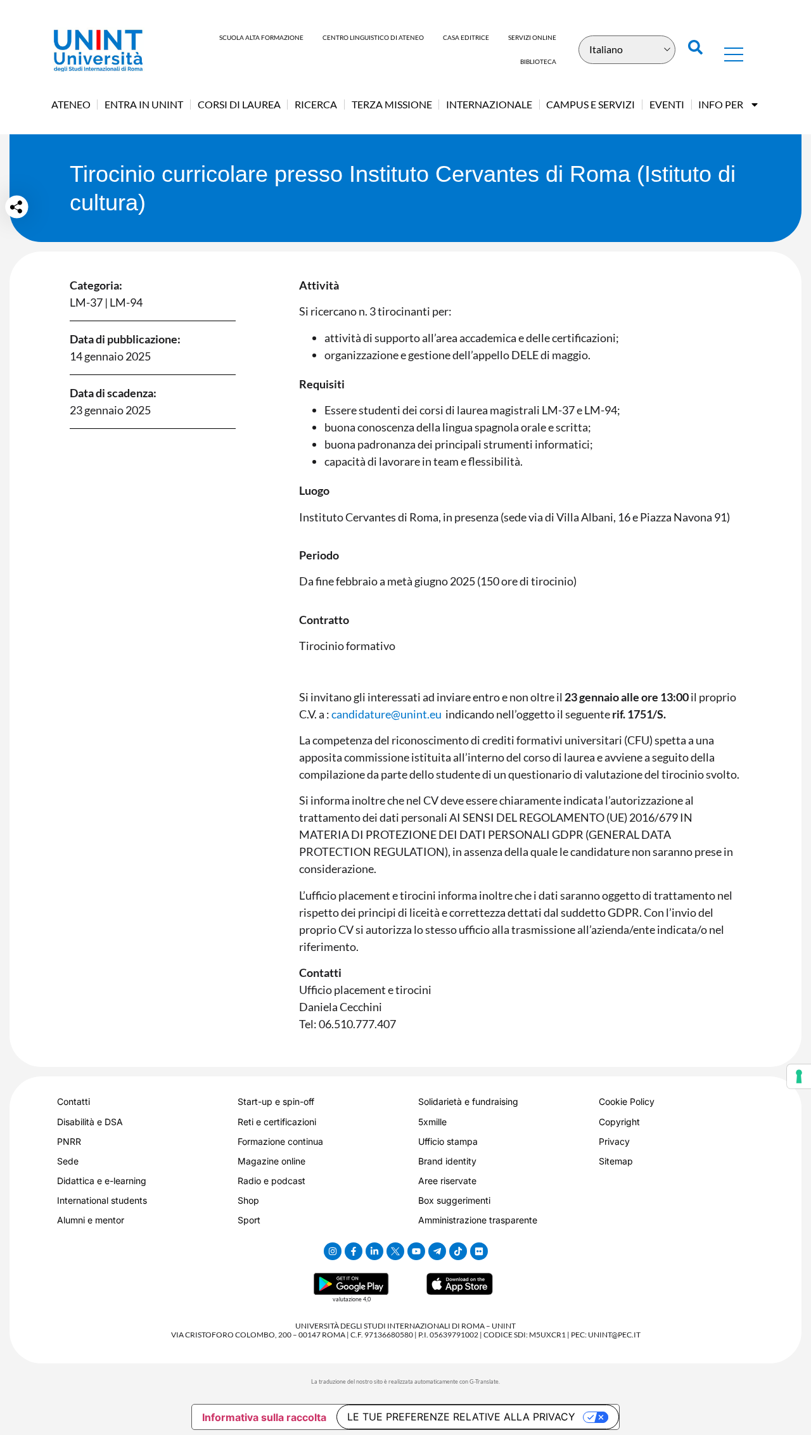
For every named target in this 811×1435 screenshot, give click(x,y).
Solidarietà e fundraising (468, 1101)
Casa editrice (466, 37)
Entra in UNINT (144, 104)
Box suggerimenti (454, 1200)
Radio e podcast (271, 1180)
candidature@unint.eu (386, 714)
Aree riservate (447, 1180)
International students (102, 1200)
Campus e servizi (590, 104)
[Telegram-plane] (437, 1251)
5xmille (432, 1121)
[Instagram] (333, 1251)
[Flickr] (479, 1251)
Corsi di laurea (239, 104)
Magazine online (271, 1161)
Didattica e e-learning (101, 1180)
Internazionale (489, 104)
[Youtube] (416, 1251)
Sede (68, 1161)
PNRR (69, 1141)
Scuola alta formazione (261, 37)
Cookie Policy (627, 1101)
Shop (248, 1200)
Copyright (619, 1121)
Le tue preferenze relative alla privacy (461, 1416)
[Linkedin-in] (374, 1251)
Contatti (73, 1101)
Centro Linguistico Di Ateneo (373, 37)
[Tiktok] (458, 1251)
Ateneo (71, 104)
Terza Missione (392, 104)
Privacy (614, 1141)
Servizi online (532, 37)
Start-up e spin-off (276, 1101)
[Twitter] (395, 1251)
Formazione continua (280, 1141)
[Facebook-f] (353, 1251)
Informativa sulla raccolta (264, 1417)
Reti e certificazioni (277, 1121)
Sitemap (616, 1161)
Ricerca (316, 104)
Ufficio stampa (448, 1141)
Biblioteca (538, 61)
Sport (249, 1220)
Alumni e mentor (90, 1220)
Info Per (720, 104)
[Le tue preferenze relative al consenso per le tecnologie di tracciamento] (799, 1076)
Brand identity (447, 1161)
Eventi (666, 104)
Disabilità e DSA (90, 1121)
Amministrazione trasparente (477, 1220)
